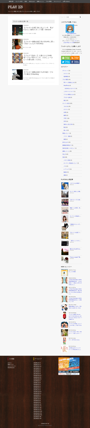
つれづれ (66, 106)
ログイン (10, 362)
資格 (65, 175)
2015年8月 (36, 396)
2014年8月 (36, 418)
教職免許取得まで (67, 145)
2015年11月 (37, 393)
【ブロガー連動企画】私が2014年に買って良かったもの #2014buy (38, 43)
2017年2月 (36, 373)
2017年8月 (36, 368)
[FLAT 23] (15, 6)
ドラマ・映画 (67, 136)
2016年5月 (36, 384)
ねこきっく (38, 63)
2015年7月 (36, 398)
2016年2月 (36, 388)
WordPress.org (11, 367)
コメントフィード (12, 365)
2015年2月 (36, 407)
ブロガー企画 (28, 33)
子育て (65, 118)
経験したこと (40, 1)
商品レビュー (66, 133)
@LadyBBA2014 (71, 33)
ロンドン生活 (19, 1)
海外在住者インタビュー (69, 148)
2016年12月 (37, 375)
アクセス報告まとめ (69, 94)
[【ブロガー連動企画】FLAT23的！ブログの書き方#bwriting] (17, 70)
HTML (32, 78)
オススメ (43, 63)
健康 (65, 115)
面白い (26, 65)
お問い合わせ (66, 1)
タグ (40, 78)
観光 (65, 127)
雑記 (65, 100)
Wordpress (36, 78)
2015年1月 (36, 409)
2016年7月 (36, 382)
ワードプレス (26, 79)
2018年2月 (36, 364)
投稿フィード (11, 364)
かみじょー (33, 63)
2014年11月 (37, 413)
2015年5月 (36, 402)
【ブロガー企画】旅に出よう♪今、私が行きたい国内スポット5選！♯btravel (38, 29)
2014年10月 (37, 414)
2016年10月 (37, 379)
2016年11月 (37, 377)
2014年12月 (37, 411)
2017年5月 (36, 370)
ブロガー (51, 63)
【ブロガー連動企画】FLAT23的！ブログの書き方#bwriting (38, 73)
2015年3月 (36, 405)
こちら (75, 40)
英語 (26, 1)
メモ (65, 166)
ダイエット (65, 70)
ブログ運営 (49, 1)
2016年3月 (36, 386)
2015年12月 (37, 391)
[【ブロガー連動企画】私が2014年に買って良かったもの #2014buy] (17, 39)
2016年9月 (36, 380)
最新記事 (11, 1)
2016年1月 (36, 389)
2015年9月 (36, 395)
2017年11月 (37, 366)
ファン (47, 63)
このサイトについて (69, 91)
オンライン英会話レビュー (70, 163)
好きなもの (32, 1)
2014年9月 (36, 416)
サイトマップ (57, 1)
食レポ (65, 130)
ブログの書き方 (51, 78)
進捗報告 (66, 76)
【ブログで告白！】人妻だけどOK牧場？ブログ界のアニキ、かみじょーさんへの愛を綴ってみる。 (38, 58)
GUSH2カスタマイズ (70, 88)
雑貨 (65, 139)
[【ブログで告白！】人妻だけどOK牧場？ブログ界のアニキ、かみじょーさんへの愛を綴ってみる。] (17, 53)
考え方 (64, 154)
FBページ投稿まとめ (69, 82)
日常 (65, 121)
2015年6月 (36, 400)
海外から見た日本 (68, 124)
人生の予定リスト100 (68, 42)
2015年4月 (36, 404)
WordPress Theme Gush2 (45, 425)
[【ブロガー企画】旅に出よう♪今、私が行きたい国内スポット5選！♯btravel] (17, 25)
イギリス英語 (67, 160)
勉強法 (65, 172)
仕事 (65, 112)
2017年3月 (36, 371)
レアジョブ (66, 169)
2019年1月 (36, 362)
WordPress (66, 85)
